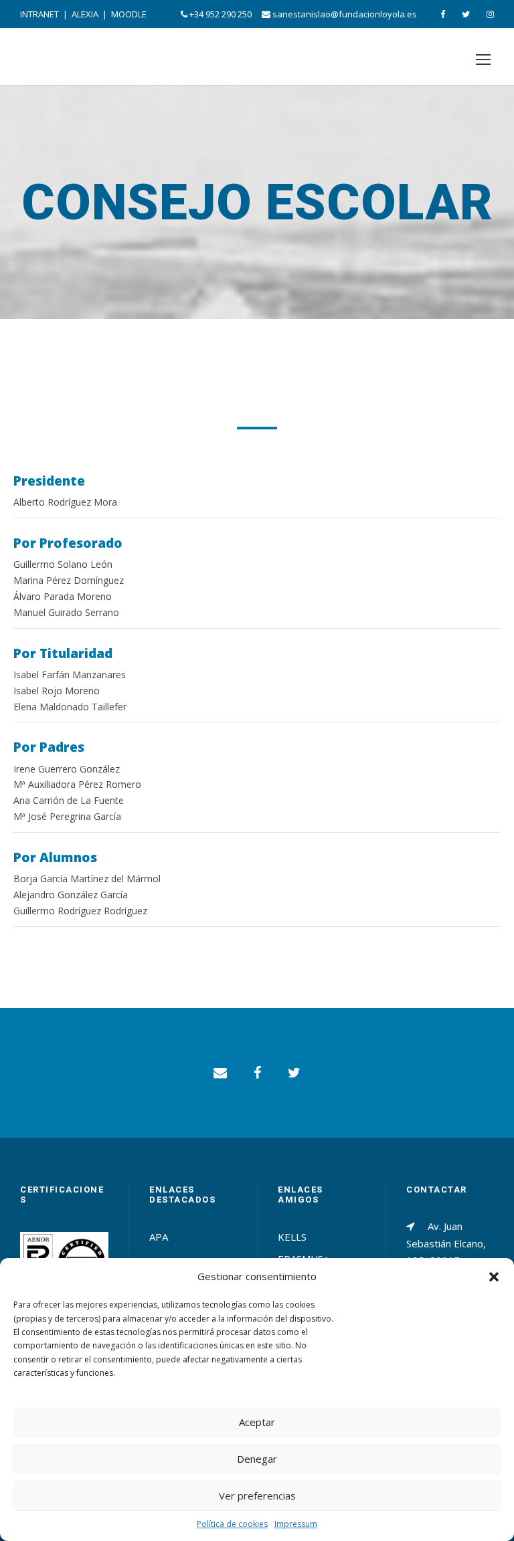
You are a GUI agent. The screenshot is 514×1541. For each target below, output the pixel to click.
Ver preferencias (257, 1495)
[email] (220, 1072)
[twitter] (466, 14)
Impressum (295, 1524)
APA (158, 1236)
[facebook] (442, 14)
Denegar (257, 1458)
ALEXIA (85, 14)
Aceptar (257, 1422)
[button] (494, 1276)
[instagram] (490, 14)
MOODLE (129, 14)
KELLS (292, 1236)
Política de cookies (232, 1524)
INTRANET (39, 14)
